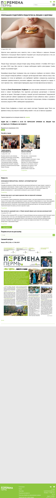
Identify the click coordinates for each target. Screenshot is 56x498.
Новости (4, 178)
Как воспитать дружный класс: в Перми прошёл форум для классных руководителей (26, 211)
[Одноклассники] (4, 130)
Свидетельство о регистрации (26, 497)
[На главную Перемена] (12, 4)
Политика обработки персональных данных (30, 495)
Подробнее (4, 170)
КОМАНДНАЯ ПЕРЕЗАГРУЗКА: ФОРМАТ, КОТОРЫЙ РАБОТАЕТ (19, 181)
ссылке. (28, 117)
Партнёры (21, 491)
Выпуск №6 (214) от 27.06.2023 (10, 242)
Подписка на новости (24, 493)
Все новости (6, 227)
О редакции (22, 486)
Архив (2, 320)
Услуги (20, 489)
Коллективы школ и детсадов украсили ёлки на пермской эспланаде (21, 195)
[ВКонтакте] (2, 130)
